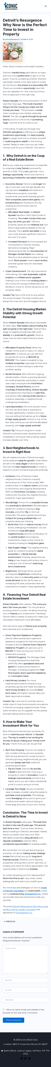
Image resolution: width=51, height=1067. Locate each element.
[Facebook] (21, 1058)
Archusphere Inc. (24, 913)
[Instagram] (29, 1058)
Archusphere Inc (33, 894)
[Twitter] (25, 1058)
